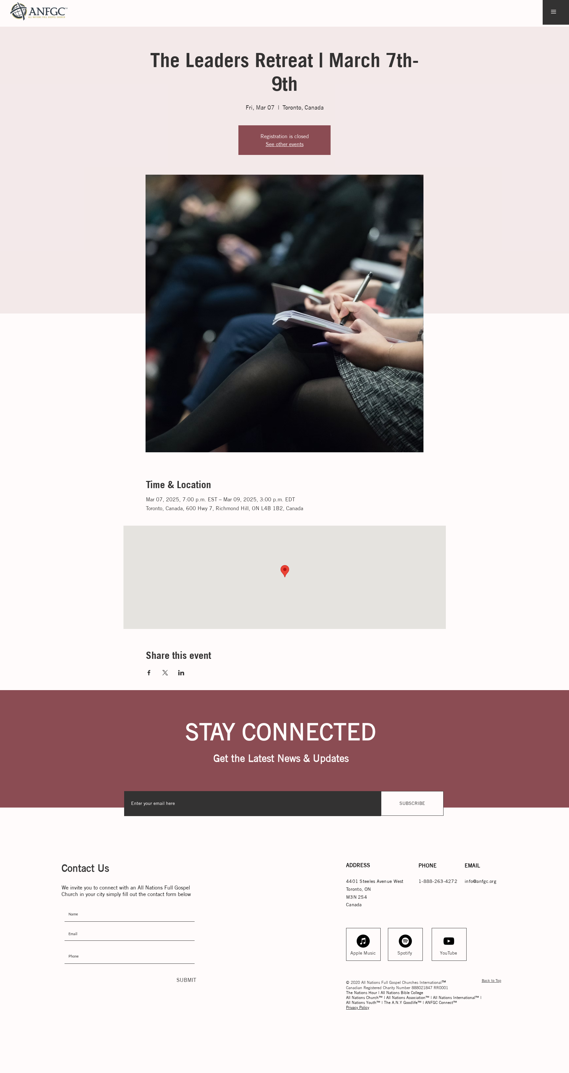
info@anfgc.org (480, 881)
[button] (553, 11)
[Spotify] (405, 941)
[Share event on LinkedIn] (181, 672)
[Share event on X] (165, 672)
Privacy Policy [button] (357, 1007)
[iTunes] (363, 941)
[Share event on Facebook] (149, 672)
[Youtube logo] (448, 941)
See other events (285, 144)
